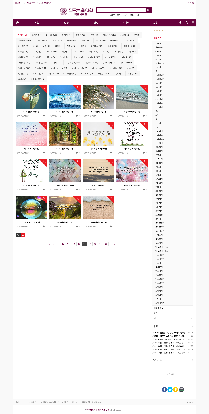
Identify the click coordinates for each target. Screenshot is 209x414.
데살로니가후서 (161, 251)
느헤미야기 (160, 103)
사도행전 (159, 215)
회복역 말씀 (159, 308)
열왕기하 (159, 87)
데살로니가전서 (161, 247)
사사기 (158, 67)
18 (95, 244)
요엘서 (158, 155)
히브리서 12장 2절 (31, 149)
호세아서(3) (52, 52)
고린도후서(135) (91, 63)
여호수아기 (160, 63)
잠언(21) (58, 46)
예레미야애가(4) (130, 46)
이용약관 (33, 402)
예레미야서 (160, 135)
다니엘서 (159, 147)
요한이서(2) (118, 74)
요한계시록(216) (37, 79)
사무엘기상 (160, 75)
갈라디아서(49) (109, 63)
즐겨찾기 (18, 3)
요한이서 (159, 291)
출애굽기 (159, 47)
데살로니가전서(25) (59, 68)
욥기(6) (36, 46)
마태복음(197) (94, 57)
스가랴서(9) (64, 57)
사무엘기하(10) (41, 40)
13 (68, 244)
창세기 (158, 43)
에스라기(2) (115, 40)
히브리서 (159, 271)
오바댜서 (159, 163)
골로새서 (159, 243)
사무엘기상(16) (24, 40)
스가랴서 (159, 191)
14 (74, 244)
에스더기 (159, 107)
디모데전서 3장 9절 (31, 112)
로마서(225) (56, 63)
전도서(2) (71, 46)
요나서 (158, 167)
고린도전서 (160, 223)
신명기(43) (94, 35)
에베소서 (159, 235)
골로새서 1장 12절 (65, 222)
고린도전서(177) (73, 63)
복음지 (119, 15)
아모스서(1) (79, 52)
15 (79, 244)
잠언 (157, 119)
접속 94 (191, 3)
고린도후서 (160, 227)
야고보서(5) (54, 74)
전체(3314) (22, 35)
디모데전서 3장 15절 (64, 149)
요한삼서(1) (133, 74)
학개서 (158, 187)
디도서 (158, 263)
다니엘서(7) (37, 52)
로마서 (158, 219)
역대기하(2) (101, 40)
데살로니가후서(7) (79, 68)
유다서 (158, 299)
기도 (156, 318)
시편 (157, 115)
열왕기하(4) (72, 40)
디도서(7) (130, 68)
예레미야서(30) (113, 46)
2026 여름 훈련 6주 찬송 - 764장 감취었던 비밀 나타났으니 (178, 353)
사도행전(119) (41, 63)
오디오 (125, 22)
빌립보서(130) (24, 68)
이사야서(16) (96, 46)
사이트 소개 (20, 402)
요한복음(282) (24, 63)
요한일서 (159, 287)
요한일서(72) (103, 74)
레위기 (158, 51)
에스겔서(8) (23, 52)
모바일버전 (189, 402)
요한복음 (159, 211)
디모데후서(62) (115, 68)
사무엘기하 (160, 79)
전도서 (158, 123)
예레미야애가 (160, 139)
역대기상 (159, 91)
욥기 (157, 111)
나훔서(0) (132, 52)
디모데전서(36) (98, 68)
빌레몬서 (159, 267)
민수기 (158, 55)
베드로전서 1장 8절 (98, 112)
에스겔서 (159, 143)
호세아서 (159, 151)
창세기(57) (36, 35)
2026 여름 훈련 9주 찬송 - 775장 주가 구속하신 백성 (175, 343)
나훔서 (158, 175)
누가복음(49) (125, 57)
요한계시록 (160, 303)
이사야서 (159, 131)
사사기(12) (124, 35)
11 (58, 244)
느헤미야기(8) (130, 40)
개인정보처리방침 (48, 402)
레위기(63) (66, 35)
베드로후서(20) (87, 74)
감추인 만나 (134, 15)
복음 (126, 15)
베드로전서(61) (69, 74)
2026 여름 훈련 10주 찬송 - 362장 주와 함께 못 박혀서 (176, 339)
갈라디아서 (160, 231)
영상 (96, 22)
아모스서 (159, 159)
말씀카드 (157, 38)
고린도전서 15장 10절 (99, 222)
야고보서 (159, 275)
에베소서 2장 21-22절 (65, 185)
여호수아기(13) (109, 35)
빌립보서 (159, 239)
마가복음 (159, 203)
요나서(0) (106, 52)
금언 (156, 313)
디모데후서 (160, 259)
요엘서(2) (65, 52)
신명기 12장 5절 (98, 185)
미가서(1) (119, 52)
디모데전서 (160, 255)
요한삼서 (159, 295)
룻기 (157, 71)
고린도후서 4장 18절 (132, 112)
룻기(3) (137, 35)
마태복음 (159, 199)
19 (100, 244)
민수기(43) (80, 35)
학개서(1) (51, 57)
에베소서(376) (126, 63)
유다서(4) (22, 79)
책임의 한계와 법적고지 (91, 402)
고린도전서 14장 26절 (132, 185)
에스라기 (159, 99)
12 (63, 244)
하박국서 (159, 179)
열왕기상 (159, 83)
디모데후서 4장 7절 (132, 149)
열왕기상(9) (57, 40)
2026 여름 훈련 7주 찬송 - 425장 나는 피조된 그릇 (174, 349)
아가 (157, 127)
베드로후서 (160, 283)
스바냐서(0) (37, 57)
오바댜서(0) (93, 52)
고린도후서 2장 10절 (31, 222)
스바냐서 (159, 183)
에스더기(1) (23, 46)
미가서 (158, 171)
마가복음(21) (110, 57)
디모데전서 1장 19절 (64, 112)
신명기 (158, 59)
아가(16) (82, 46)
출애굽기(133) (52, 35)
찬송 (155, 22)
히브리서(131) (38, 74)
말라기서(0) (79, 57)
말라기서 (159, 195)
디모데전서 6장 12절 (98, 149)
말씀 (66, 22)
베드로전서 (160, 279)
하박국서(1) (23, 57)
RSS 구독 (31, 3)
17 (90, 244)
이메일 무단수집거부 (68, 402)
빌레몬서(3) (23, 74)
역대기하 (159, 95)
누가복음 (159, 207)
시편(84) (46, 46)
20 (106, 244)
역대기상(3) (86, 40)
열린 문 (112, 15)
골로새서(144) (41, 68)
